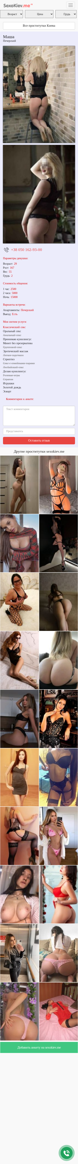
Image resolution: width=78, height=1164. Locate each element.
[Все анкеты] (18, 5)
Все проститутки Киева (39, 25)
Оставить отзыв (39, 440)
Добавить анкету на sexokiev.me (39, 1047)
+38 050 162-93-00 (26, 249)
